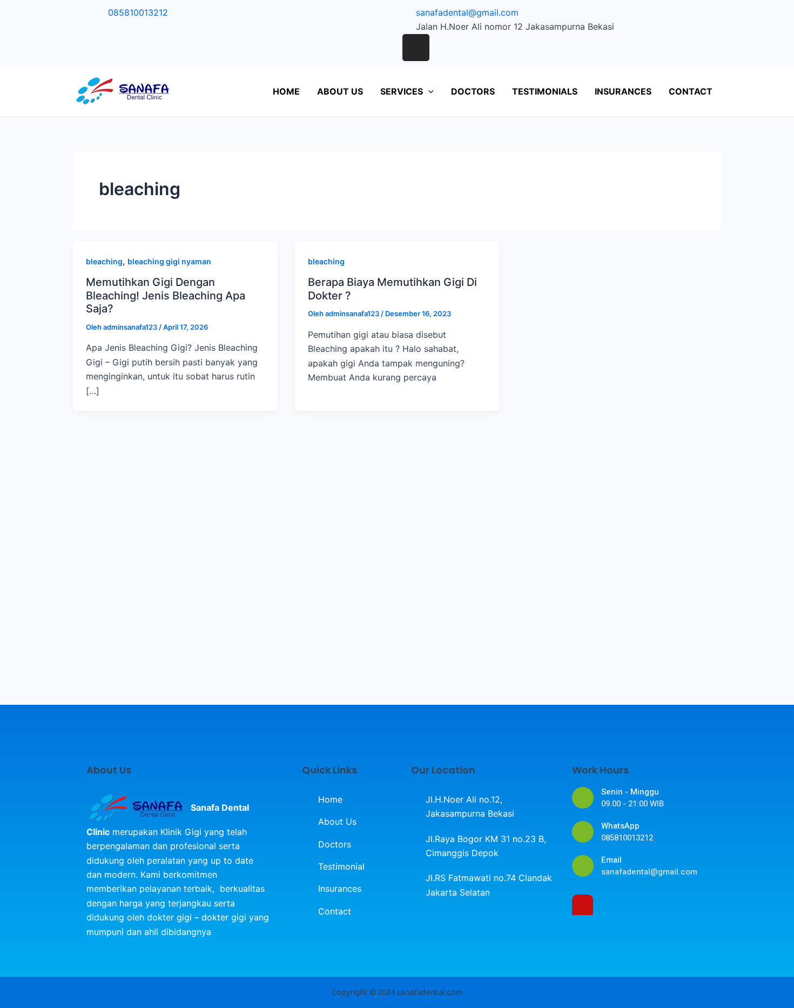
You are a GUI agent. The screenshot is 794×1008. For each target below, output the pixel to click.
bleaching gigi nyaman (169, 261)
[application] (428, 91)
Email (611, 860)
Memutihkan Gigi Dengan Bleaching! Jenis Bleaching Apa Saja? (165, 295)
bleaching (104, 261)
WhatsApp (620, 826)
